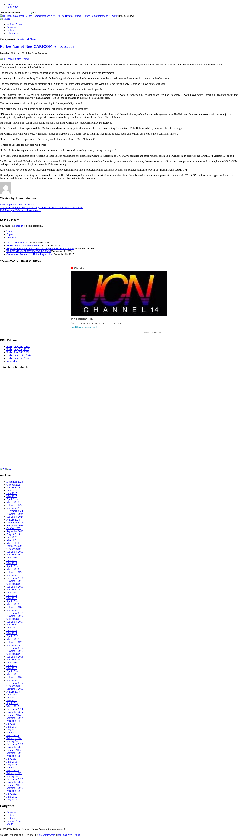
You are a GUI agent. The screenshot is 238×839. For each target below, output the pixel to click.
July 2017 (11, 627)
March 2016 (12, 674)
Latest (9, 231)
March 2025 (12, 502)
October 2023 (13, 528)
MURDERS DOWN (17, 242)
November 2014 (14, 712)
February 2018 (14, 607)
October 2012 (13, 785)
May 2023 (11, 540)
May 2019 (11, 563)
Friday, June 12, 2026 (17, 358)
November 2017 (14, 615)
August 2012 (13, 790)
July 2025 (11, 490)
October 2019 (13, 548)
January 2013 (13, 776)
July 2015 (11, 694)
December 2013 (14, 744)
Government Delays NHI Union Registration (29, 254)
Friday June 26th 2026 (17, 352)
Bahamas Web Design (68, 834)
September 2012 (14, 788)
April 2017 (12, 636)
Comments (11, 237)
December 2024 (14, 510)
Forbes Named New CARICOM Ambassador (37, 46)
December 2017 (14, 613)
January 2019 (13, 575)
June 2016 (11, 665)
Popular (10, 234)
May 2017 (11, 633)
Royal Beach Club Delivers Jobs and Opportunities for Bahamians (40, 248)
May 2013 (11, 764)
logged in (18, 225)
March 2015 (12, 706)
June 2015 (11, 697)
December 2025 (14, 481)
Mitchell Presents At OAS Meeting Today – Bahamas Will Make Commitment (41, 207)
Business (11, 27)
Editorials (11, 30)
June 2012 (11, 796)
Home (9, 4)
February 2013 (14, 773)
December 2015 (14, 683)
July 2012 (11, 793)
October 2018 (13, 583)
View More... (13, 361)
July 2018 (11, 592)
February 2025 (14, 505)
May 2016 (11, 668)
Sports (9, 823)
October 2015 (13, 685)
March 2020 (12, 543)
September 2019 (14, 551)
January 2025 (13, 508)
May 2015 (11, 700)
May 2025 (11, 496)
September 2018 (14, 586)
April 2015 (12, 703)
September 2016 (14, 656)
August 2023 (13, 534)
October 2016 (13, 653)
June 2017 (11, 630)
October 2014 (13, 715)
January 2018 (13, 610)
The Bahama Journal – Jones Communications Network (89, 15)
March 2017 (12, 639)
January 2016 (13, 680)
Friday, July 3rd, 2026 (17, 349)
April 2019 (12, 566)
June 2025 (11, 493)
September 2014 (14, 718)
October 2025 (13, 484)
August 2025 (13, 487)
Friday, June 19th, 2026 (18, 355)
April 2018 (12, 601)
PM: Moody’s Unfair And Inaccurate (20, 210)
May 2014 (11, 729)
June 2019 (11, 560)
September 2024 (14, 516)
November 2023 (14, 525)
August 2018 (13, 589)
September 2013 (14, 753)
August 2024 (13, 519)
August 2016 (13, 659)
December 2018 (14, 578)
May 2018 (11, 598)
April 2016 (12, 671)
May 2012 (11, 799)
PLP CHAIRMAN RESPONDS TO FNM (28, 251)
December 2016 (14, 648)
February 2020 (14, 545)
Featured (10, 818)
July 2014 (11, 723)
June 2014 (11, 726)
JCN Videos (12, 33)
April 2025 (12, 499)
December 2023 (14, 522)
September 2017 (14, 621)
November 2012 (14, 782)
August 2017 (13, 624)
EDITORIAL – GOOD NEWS (22, 245)
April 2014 (12, 732)
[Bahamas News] (30, 15)
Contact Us (12, 7)
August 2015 (13, 691)
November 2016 (14, 650)
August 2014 (13, 720)
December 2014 (14, 709)
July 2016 (11, 662)
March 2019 (12, 569)
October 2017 (13, 618)
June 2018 (11, 595)
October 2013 (13, 750)
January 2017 (13, 645)
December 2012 (14, 779)
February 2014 (14, 738)
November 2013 (14, 747)
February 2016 (14, 677)
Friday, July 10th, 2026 (18, 346)
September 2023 (14, 531)
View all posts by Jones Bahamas (18, 204)
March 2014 (12, 735)
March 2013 (12, 770)
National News (14, 24)
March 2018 (12, 604)
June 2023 (11, 537)
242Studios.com (47, 834)
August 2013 (13, 755)
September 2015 (14, 688)
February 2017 (14, 642)
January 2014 (13, 741)
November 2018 (14, 580)
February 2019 (14, 572)
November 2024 (14, 513)
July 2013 (11, 758)
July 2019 (11, 557)
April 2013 (12, 767)
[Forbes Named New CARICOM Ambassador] (14, 59)
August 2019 (13, 554)
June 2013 (11, 761)
